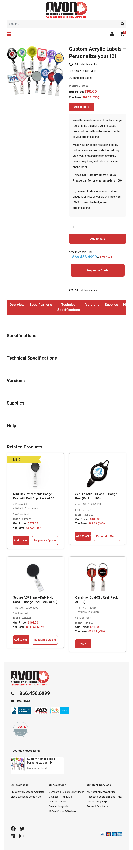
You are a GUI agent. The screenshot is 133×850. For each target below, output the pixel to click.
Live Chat (22, 701)
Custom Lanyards (58, 806)
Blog (13, 796)
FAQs (69, 796)
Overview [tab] (16, 304)
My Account (93, 791)
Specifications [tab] (40, 304)
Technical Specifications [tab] (68, 307)
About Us (39, 791)
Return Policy (94, 801)
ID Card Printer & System (62, 811)
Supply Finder (76, 791)
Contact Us (35, 796)
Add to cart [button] (21, 540)
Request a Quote (98, 270)
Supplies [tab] (111, 304)
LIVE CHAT (106, 257)
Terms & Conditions (97, 806)
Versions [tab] (92, 304)
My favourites (108, 791)
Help (104, 801)
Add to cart (81, 106)
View (83, 643)
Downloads (22, 796)
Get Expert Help (57, 796)
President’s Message (22, 791)
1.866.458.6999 (32, 693)
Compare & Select (59, 791)
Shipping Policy (114, 796)
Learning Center (57, 801)
